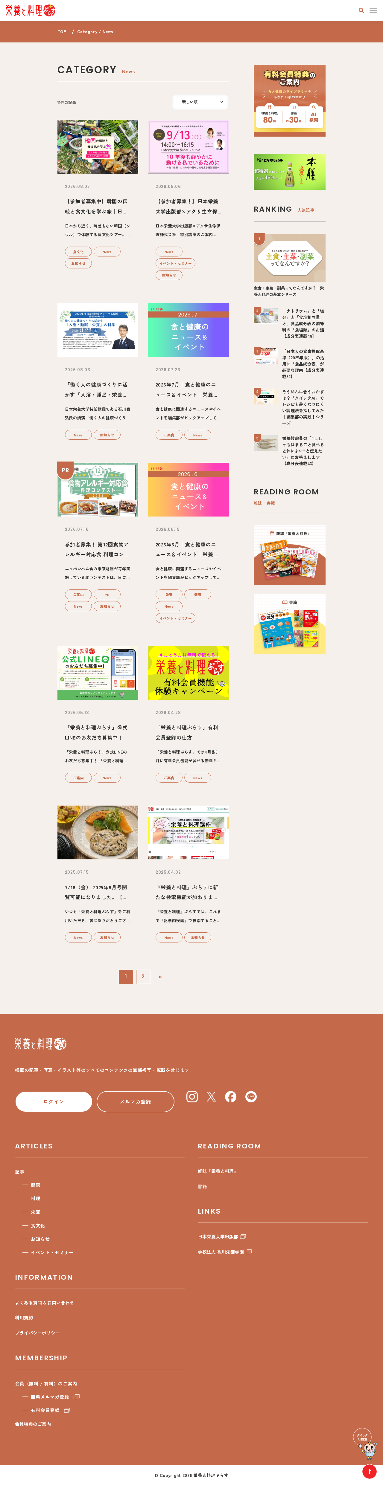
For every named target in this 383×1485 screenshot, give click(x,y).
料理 (35, 1198)
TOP (61, 31)
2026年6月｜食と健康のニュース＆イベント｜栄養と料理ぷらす (187, 554)
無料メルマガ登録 (50, 1397)
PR (107, 594)
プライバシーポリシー (37, 1333)
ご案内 (169, 434)
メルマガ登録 (135, 1101)
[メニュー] (373, 10)
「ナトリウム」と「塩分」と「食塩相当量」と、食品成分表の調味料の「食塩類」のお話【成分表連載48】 (303, 323)
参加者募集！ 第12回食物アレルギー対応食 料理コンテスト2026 (97, 554)
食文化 (78, 251)
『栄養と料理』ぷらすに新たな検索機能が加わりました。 (187, 897)
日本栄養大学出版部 (218, 1236)
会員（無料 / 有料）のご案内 (46, 1383)
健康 (197, 594)
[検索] (361, 10)
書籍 (202, 1186)
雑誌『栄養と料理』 (218, 1171)
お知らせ (78, 263)
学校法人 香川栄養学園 (221, 1252)
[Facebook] (230, 1096)
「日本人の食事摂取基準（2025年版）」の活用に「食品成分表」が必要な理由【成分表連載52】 (303, 363)
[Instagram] (192, 1096)
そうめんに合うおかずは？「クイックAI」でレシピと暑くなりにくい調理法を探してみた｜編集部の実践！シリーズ (303, 407)
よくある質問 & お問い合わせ (44, 1302)
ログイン (53, 1101)
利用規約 (24, 1317)
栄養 (169, 594)
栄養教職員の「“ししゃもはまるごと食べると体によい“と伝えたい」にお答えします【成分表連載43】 (303, 450)
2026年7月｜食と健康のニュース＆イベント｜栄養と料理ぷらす (187, 394)
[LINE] (251, 1096)
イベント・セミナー (175, 263)
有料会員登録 (45, 1410)
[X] (211, 1096)
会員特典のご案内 (33, 1424)
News (107, 251)
